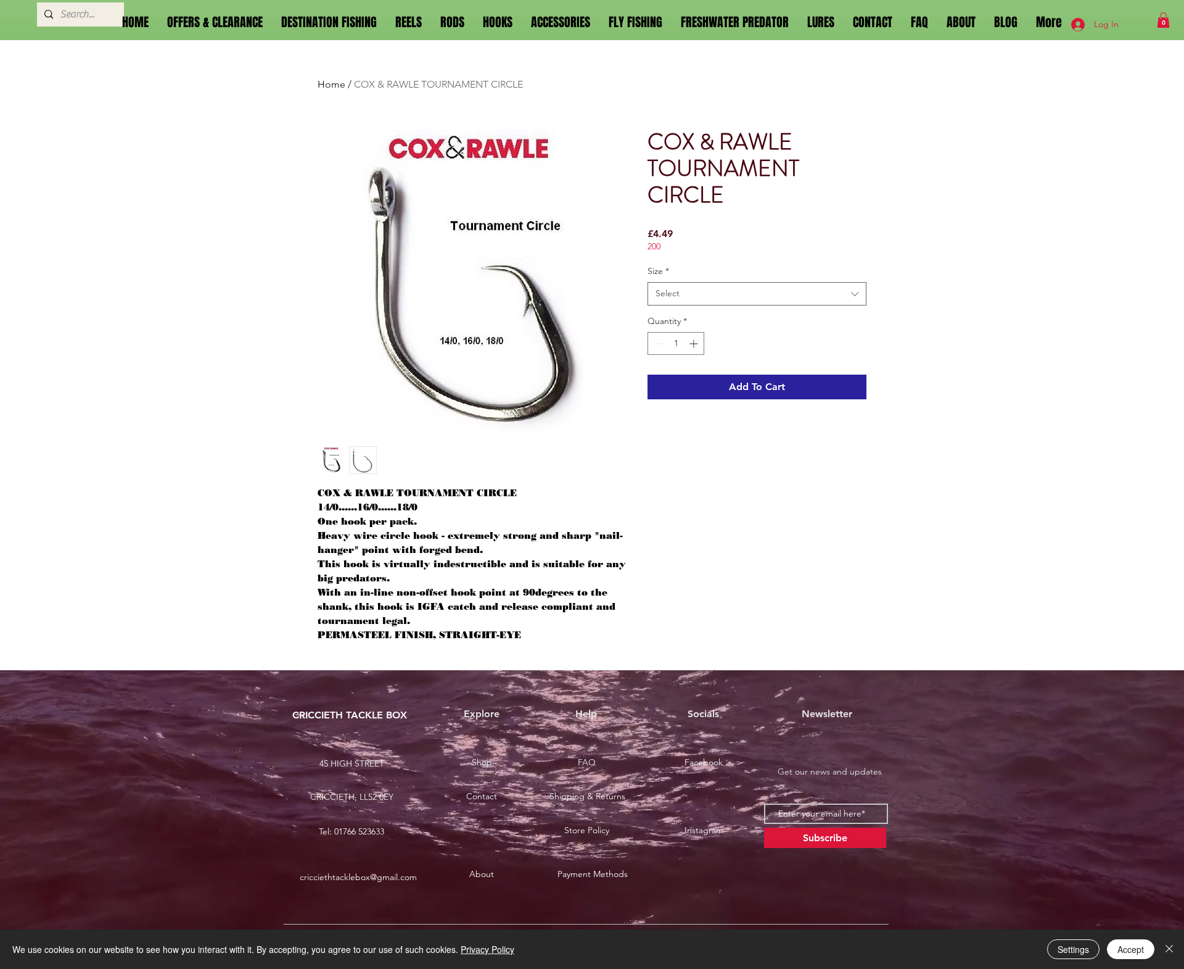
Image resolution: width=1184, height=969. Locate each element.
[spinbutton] (676, 343)
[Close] (1169, 949)
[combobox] (757, 294)
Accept (1130, 949)
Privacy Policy (487, 949)
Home (331, 84)
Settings (1073, 949)
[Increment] (694, 343)
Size (658, 271)
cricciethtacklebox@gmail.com (358, 877)
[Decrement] (657, 343)
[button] (1163, 20)
